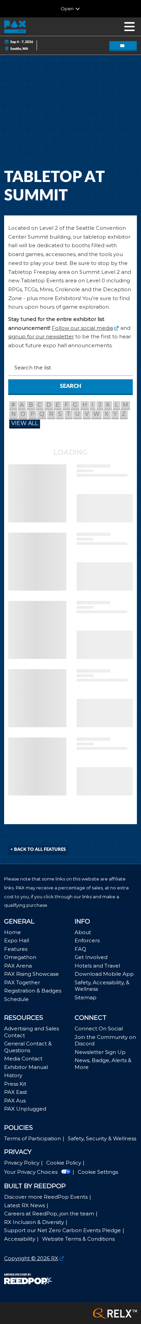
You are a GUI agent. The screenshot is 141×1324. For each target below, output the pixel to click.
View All (24, 423)
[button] (123, 45)
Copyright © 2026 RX (31, 1258)
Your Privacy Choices (30, 1172)
